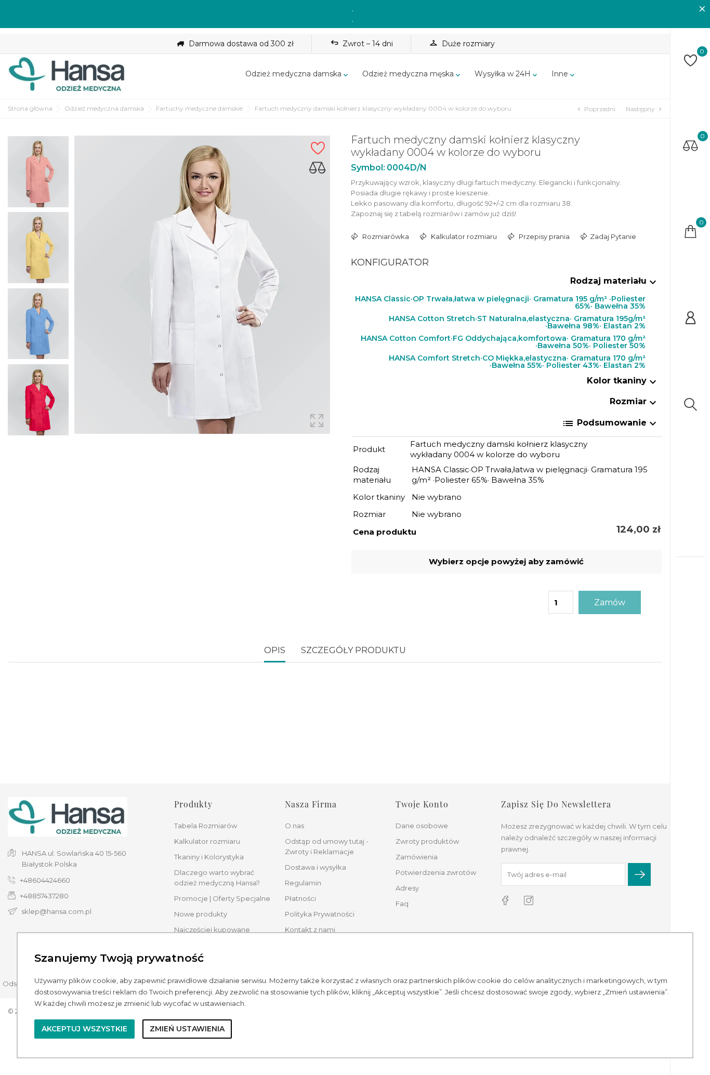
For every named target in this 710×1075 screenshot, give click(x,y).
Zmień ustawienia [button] (187, 1028)
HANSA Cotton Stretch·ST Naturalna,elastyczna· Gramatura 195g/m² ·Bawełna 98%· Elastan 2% (517, 321)
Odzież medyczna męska (412, 74)
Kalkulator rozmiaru (207, 841)
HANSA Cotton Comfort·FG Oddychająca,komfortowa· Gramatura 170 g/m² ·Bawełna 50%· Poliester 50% (503, 341)
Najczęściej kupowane (212, 929)
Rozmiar (634, 401)
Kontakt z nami (310, 929)
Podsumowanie (610, 423)
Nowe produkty (200, 914)
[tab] (506, 283)
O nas (294, 825)
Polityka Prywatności (319, 914)
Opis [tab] (274, 650)
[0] (690, 60)
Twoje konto (422, 804)
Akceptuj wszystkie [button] (84, 1028)
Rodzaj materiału (614, 281)
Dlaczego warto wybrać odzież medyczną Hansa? (217, 877)
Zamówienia (417, 857)
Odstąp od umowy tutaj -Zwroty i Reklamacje (327, 846)
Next (38, 440)
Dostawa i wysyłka (315, 867)
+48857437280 (44, 896)
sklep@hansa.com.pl (56, 911)
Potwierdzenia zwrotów (436, 872)
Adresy (407, 888)
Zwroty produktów (427, 841)
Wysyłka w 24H (507, 74)
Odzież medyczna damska (297, 74)
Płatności (300, 898)
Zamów (609, 602)
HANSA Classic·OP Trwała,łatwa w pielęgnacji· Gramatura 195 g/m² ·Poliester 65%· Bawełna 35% (500, 301)
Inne (563, 74)
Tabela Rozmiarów (205, 825)
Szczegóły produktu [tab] (353, 650)
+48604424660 (45, 880)
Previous (38, 128)
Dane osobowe (422, 825)
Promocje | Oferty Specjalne (222, 898)
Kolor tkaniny (623, 381)
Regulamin (303, 883)
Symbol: (368, 167)
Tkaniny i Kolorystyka (209, 857)
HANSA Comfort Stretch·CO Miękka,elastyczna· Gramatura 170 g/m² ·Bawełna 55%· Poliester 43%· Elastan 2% (517, 360)
